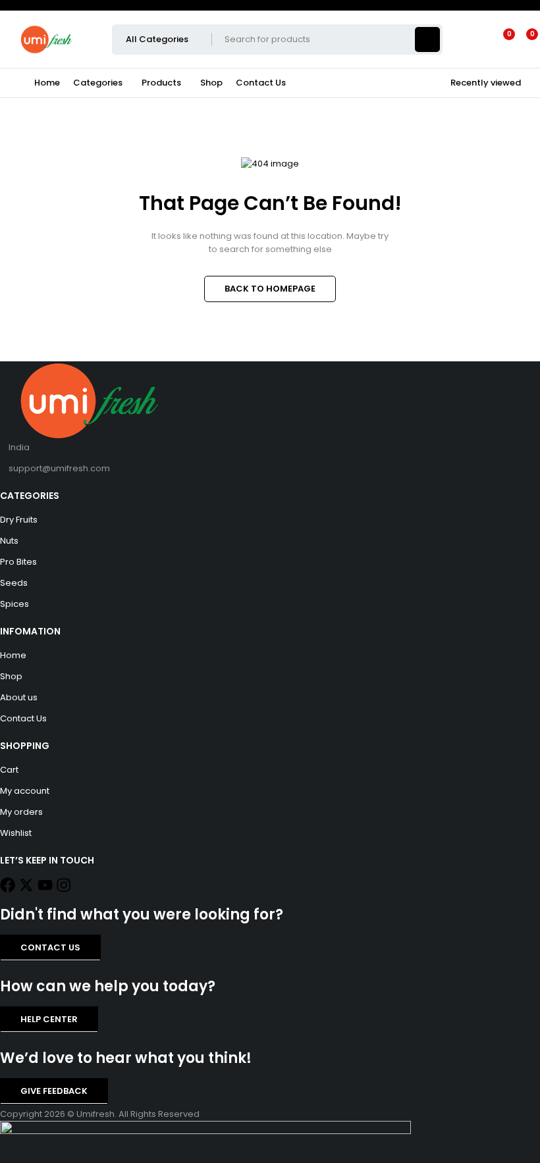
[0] (521, 39)
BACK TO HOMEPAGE (270, 288)
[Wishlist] (501, 39)
